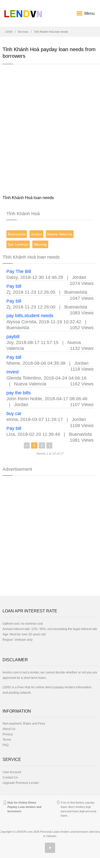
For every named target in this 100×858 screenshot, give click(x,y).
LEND (9, 31)
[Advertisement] (50, 129)
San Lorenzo (18, 244)
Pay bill (13, 286)
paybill (12, 336)
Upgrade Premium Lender (21, 783)
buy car (14, 413)
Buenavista (17, 234)
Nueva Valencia (59, 234)
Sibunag (40, 244)
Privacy (8, 734)
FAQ (5, 745)
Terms (7, 739)
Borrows (23, 31)
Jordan (36, 234)
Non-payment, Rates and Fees (24, 723)
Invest (12, 371)
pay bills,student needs (29, 315)
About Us (9, 729)
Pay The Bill (18, 271)
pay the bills (18, 392)
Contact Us (10, 777)
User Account (12, 772)
